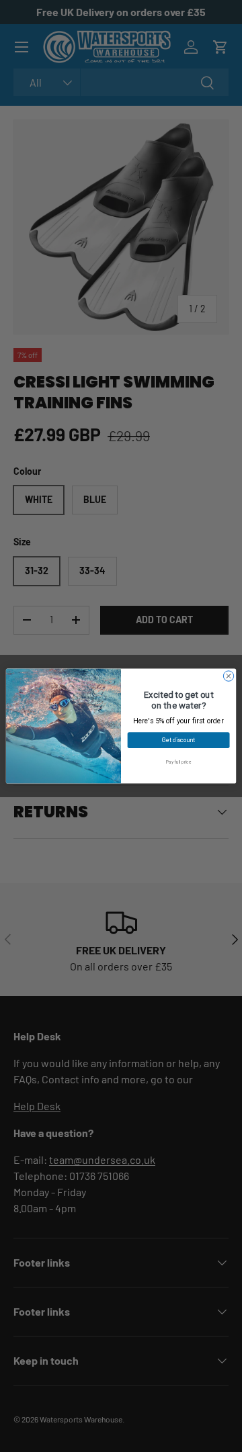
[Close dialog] (228, 676)
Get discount (178, 740)
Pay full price (178, 762)
